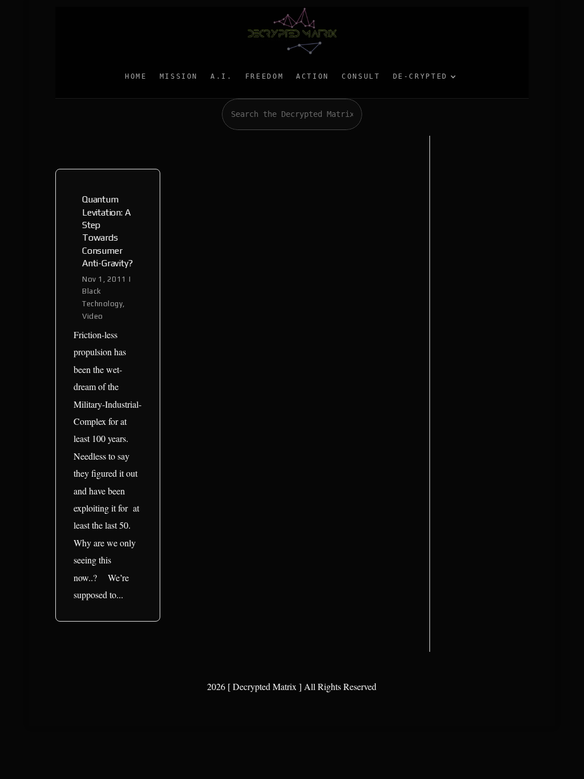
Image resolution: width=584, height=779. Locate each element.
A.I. (221, 76)
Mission (179, 76)
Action (312, 76)
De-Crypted (420, 76)
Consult (361, 76)
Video (92, 316)
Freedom (264, 76)
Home (136, 76)
